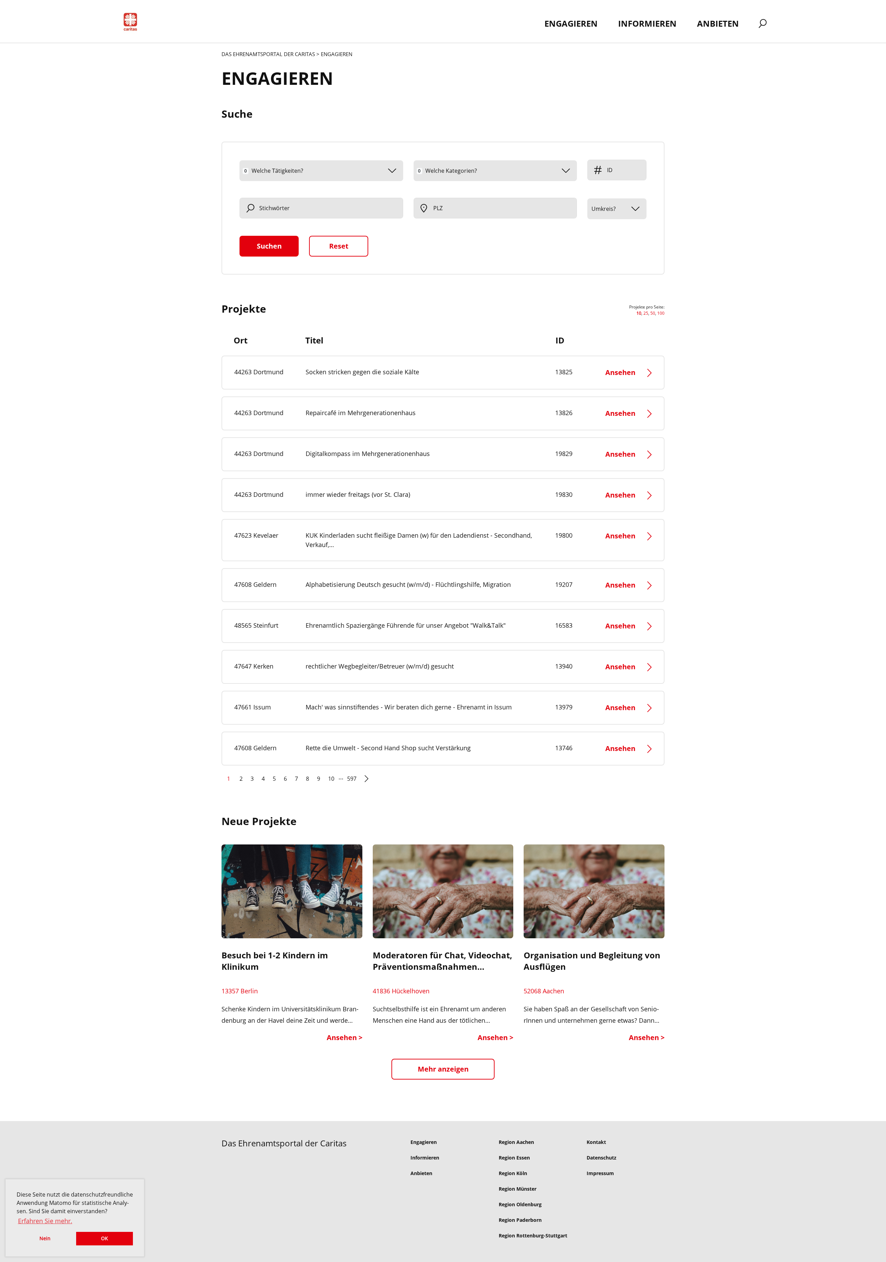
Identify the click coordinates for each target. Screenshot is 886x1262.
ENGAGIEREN (571, 23)
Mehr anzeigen (443, 1069)
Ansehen (620, 372)
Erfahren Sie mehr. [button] (45, 1221)
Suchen (269, 246)
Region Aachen (516, 1142)
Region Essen (514, 1157)
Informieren (424, 1157)
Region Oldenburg (520, 1204)
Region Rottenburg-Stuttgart (533, 1235)
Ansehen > (344, 1037)
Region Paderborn (520, 1220)
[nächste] (366, 781)
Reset (339, 246)
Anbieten (421, 1173)
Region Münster (517, 1188)
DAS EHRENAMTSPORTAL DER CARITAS (268, 54)
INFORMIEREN (647, 23)
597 (351, 778)
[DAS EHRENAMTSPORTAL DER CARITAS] (132, 23)
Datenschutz (601, 1157)
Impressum (600, 1173)
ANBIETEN (718, 23)
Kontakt (596, 1142)
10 (331, 778)
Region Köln (513, 1173)
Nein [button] (45, 1238)
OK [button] (104, 1238)
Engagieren (423, 1142)
